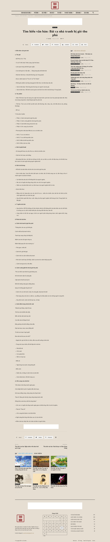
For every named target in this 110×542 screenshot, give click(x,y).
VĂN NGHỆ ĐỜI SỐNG (26, 13)
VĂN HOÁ (52, 13)
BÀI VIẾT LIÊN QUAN (25, 453)
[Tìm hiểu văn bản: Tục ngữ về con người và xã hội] (59, 461)
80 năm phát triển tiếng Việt (78, 72)
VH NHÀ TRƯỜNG (68, 13)
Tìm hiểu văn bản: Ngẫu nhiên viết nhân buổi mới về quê (27, 447)
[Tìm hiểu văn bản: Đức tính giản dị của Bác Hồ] (23, 479)
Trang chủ (17, 15)
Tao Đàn (49, 38)
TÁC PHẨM (44, 13)
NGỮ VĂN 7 (30, 15)
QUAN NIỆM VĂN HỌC (75, 57)
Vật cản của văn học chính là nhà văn (80, 90)
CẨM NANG (78, 13)
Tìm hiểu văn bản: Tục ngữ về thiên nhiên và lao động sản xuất (40, 470)
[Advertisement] (55, 21)
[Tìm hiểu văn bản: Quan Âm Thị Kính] (59, 479)
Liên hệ (93, 540)
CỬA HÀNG (86, 13)
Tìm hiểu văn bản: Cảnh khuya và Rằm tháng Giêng (55, 447)
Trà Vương (80, 540)
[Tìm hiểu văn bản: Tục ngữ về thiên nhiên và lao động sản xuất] (41, 461)
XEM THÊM (38, 453)
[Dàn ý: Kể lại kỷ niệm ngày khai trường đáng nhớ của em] (23, 461)
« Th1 (44, 535)
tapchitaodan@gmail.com (28, 533)
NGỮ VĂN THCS (23, 15)
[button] (93, 13)
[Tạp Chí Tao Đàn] (55, 5)
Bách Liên (75, 540)
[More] (55, 437)
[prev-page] (16, 492)
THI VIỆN (59, 13)
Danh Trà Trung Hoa (87, 540)
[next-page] (18, 492)
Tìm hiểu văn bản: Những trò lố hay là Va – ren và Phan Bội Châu (41, 488)
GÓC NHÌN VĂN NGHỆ (75, 63)
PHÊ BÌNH (36, 13)
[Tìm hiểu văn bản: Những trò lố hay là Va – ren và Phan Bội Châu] (41, 479)
